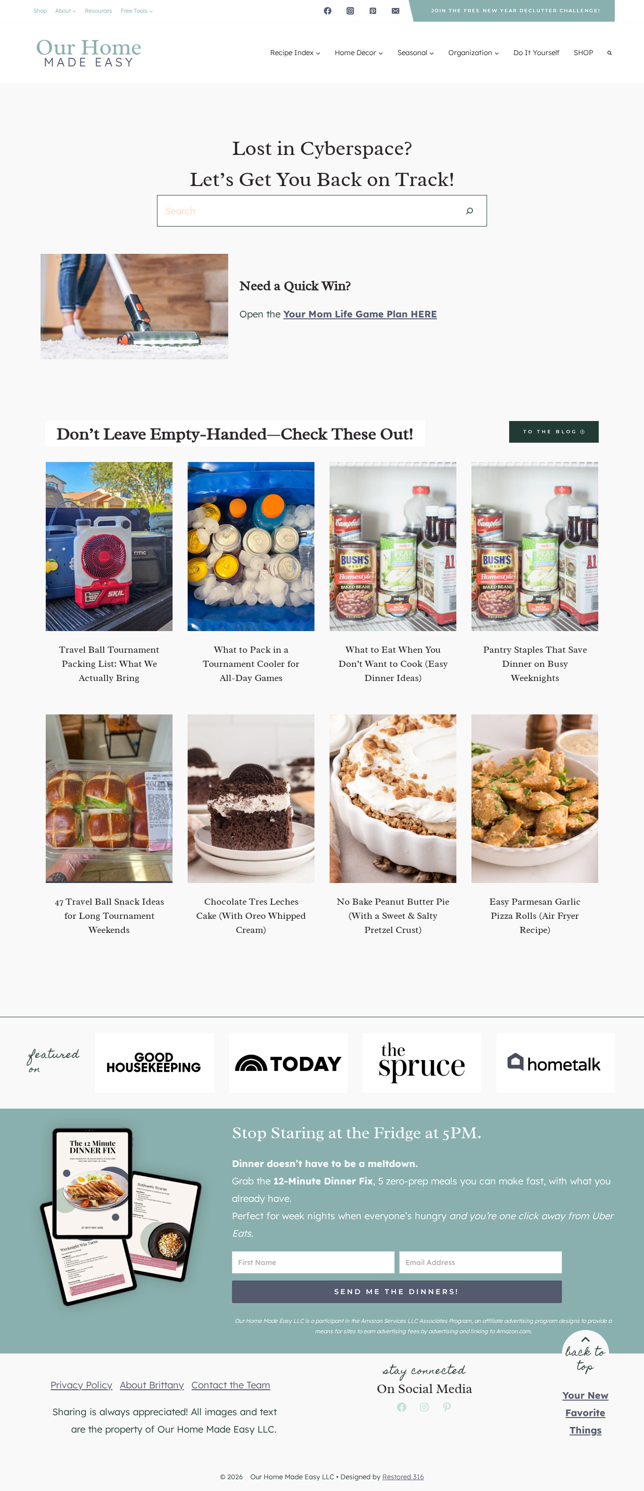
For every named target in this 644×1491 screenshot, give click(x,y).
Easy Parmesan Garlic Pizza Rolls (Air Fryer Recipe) (535, 916)
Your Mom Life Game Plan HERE (360, 314)
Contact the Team (230, 1393)
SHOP (583, 52)
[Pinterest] (372, 10)
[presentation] (109, 546)
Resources (98, 10)
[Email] (395, 10)
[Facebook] (327, 10)
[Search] (469, 210)
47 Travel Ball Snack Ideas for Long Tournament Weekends (109, 916)
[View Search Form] (609, 52)
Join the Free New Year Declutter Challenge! (516, 11)
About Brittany (152, 1393)
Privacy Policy (81, 1393)
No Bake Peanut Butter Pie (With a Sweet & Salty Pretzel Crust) (393, 916)
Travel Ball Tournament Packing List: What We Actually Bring (109, 664)
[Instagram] (350, 10)
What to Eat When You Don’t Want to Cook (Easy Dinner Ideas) (393, 664)
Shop (40, 10)
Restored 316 (403, 1485)
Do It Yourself (536, 52)
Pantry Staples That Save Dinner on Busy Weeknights (535, 664)
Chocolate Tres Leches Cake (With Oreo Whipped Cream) (251, 916)
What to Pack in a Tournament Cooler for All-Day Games (251, 664)
